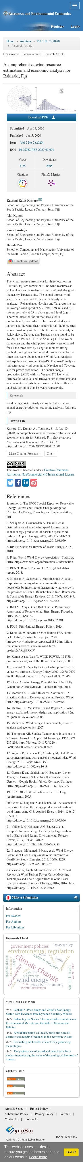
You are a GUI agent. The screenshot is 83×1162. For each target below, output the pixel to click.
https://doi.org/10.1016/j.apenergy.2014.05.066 (36, 820)
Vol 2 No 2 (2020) (48, 41)
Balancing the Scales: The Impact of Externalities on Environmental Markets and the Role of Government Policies (41, 1023)
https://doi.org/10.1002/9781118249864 (39, 702)
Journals (30, 1114)
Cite (50, 453)
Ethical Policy (33, 1110)
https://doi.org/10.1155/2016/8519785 (30, 888)
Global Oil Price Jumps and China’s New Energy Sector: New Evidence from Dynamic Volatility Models (39, 1012)
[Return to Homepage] (41, 1124)
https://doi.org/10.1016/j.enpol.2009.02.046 (42, 676)
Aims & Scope (12, 1110)
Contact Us (46, 1114)
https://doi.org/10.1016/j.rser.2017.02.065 (33, 601)
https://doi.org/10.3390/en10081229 (29, 864)
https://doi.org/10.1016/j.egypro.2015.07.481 (35, 620)
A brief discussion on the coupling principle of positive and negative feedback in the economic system (39, 1034)
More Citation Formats (24, 453)
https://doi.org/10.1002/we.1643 (27, 766)
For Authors (13, 921)
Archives (25, 41)
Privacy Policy (12, 1114)
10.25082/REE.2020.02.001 (36, 149)
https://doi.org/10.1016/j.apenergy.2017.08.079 (36, 540)
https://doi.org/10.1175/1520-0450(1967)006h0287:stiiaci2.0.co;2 (31, 744)
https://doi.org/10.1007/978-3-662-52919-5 (42, 786)
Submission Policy (56, 1110)
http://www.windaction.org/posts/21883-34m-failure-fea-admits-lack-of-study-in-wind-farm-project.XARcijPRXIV (40, 645)
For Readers (13, 916)
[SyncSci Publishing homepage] (5, 13)
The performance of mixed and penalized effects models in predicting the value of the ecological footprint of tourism (41, 1055)
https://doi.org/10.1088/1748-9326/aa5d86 (33, 844)
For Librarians (15, 927)
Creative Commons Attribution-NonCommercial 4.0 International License (40, 472)
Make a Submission (24, 897)
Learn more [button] (38, 1157)
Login (75, 26)
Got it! (71, 1152)
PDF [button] (38, 117)
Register (57, 26)
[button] (10, 483)
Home (10, 41)
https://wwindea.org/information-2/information (44, 562)
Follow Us (63, 1114)
